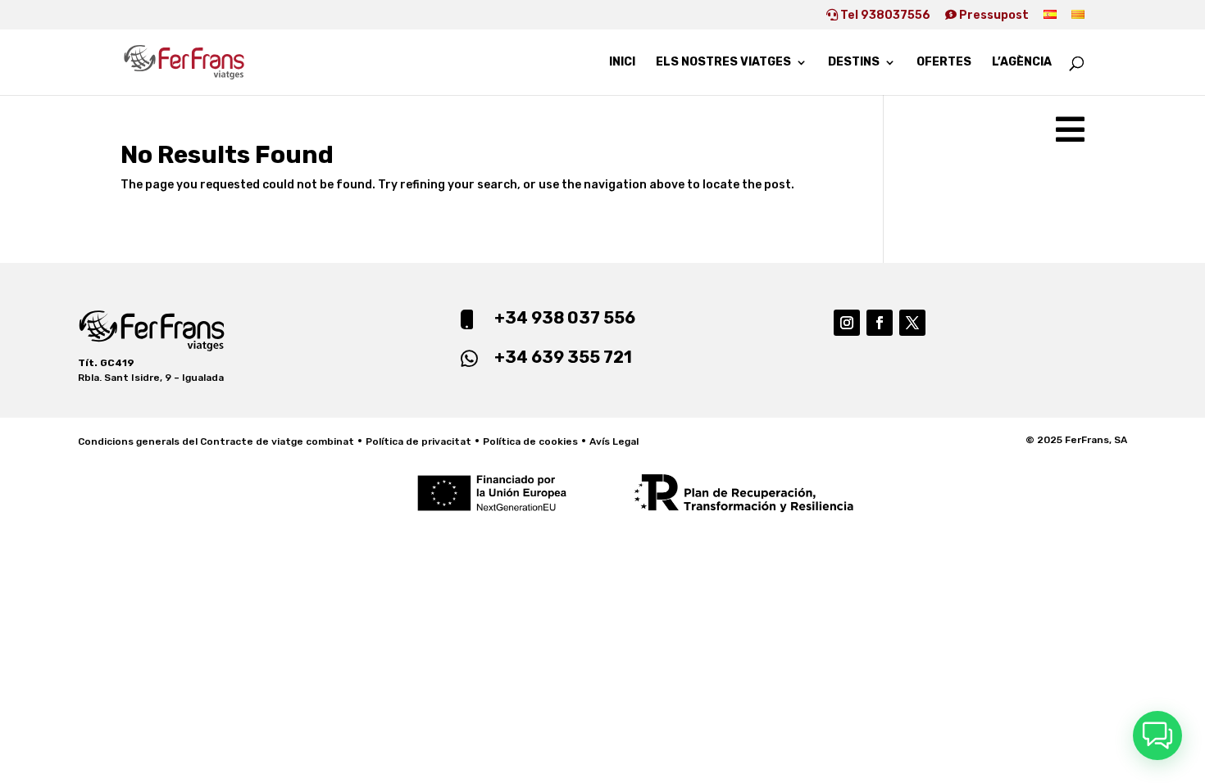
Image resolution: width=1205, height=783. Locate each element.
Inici (622, 63)
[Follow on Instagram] (847, 323)
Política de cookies (530, 441)
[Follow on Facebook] (879, 323)
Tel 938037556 (884, 15)
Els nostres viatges (723, 63)
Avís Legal (614, 441)
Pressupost (993, 15)
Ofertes (943, 63)
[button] (1157, 735)
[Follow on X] (912, 323)
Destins (854, 63)
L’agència (1022, 63)
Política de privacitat (418, 441)
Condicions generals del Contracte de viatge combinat (216, 441)
